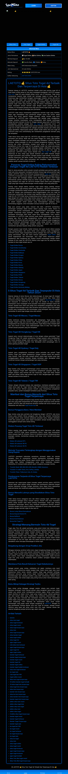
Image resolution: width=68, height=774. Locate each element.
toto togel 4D (46, 152)
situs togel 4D (50, 300)
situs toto (11, 94)
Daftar (25, 773)
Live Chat (59, 773)
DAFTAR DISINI (26, 75)
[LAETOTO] (14, 5)
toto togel (37, 124)
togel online (52, 234)
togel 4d (48, 174)
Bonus (8, 773)
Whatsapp (42, 773)
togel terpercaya (30, 405)
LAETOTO (48, 603)
